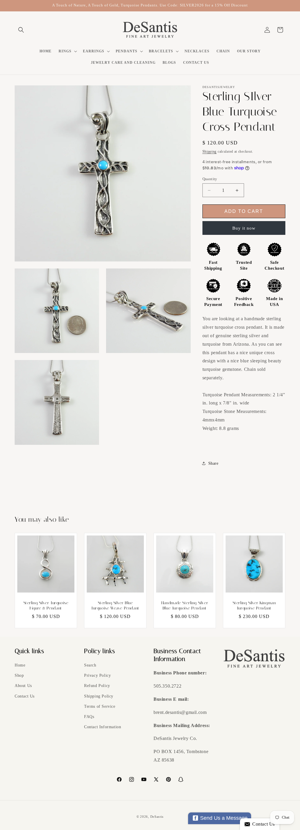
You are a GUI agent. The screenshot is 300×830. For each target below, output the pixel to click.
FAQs (89, 716)
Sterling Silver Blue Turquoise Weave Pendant (115, 605)
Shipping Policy (98, 696)
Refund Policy (97, 685)
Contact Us (25, 696)
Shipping (209, 151)
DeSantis (157, 816)
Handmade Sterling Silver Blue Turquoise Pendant (184, 605)
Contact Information (102, 727)
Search (90, 665)
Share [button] (213, 463)
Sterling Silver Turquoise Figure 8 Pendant (46, 605)
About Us (23, 685)
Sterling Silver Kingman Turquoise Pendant (254, 605)
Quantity (209, 179)
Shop (19, 675)
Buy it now (243, 228)
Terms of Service (99, 706)
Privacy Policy (97, 675)
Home (20, 665)
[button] (21, 29)
